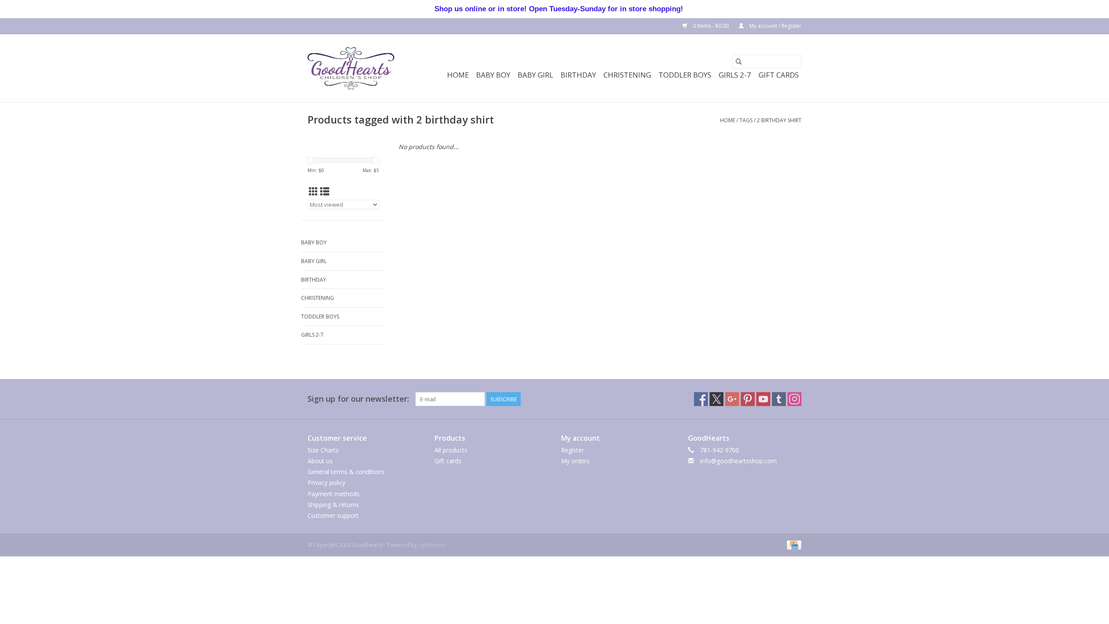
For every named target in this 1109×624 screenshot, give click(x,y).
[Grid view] (313, 191)
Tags (745, 120)
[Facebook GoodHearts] (701, 399)
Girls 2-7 (735, 75)
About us (320, 461)
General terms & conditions (346, 472)
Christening (627, 75)
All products (451, 450)
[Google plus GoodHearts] (732, 399)
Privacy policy (326, 482)
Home (458, 75)
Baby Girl (535, 75)
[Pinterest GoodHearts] (748, 399)
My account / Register (774, 25)
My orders (575, 461)
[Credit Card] (792, 544)
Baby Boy (493, 75)
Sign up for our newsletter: (358, 398)
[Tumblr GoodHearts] (779, 399)
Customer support (333, 515)
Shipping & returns (333, 504)
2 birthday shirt (779, 120)
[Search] (738, 61)
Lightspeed (431, 545)
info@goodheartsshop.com (738, 461)
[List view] (324, 191)
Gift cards (779, 75)
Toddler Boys (684, 75)
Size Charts (323, 450)
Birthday (578, 75)
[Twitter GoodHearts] (716, 399)
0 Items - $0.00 (711, 25)
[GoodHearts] (351, 68)
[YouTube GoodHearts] (763, 399)
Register (572, 450)
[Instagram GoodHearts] (794, 399)
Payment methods (334, 494)
